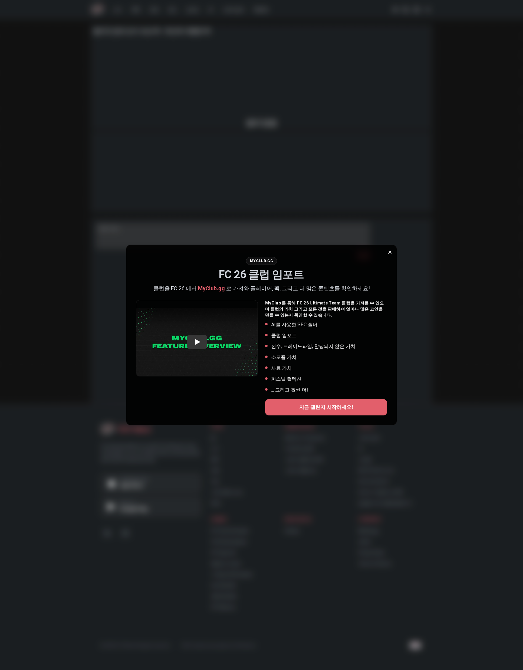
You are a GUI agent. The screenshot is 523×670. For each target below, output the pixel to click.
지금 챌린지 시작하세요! (326, 407)
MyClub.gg (211, 288)
